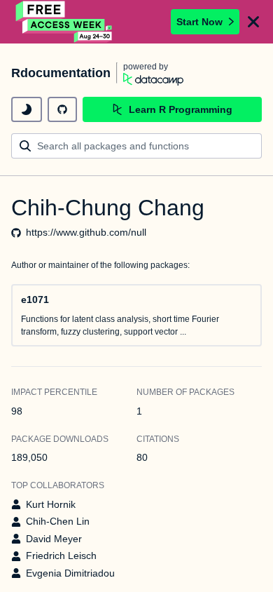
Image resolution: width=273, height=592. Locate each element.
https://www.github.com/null (86, 232)
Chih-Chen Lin (58, 521)
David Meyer (54, 538)
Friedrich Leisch (61, 555)
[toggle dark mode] (26, 109)
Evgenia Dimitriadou (70, 573)
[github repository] (62, 109)
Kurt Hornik (51, 504)
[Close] (253, 22)
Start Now (199, 21)
